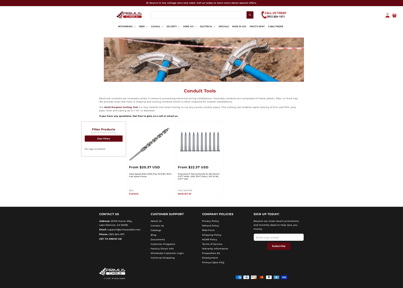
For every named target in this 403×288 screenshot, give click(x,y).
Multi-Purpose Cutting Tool (121, 107)
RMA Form (208, 230)
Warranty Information (215, 248)
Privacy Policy (210, 221)
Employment (210, 258)
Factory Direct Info (162, 248)
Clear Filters (103, 138)
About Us (156, 221)
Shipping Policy (211, 235)
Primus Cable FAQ (213, 262)
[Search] (250, 15)
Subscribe (279, 246)
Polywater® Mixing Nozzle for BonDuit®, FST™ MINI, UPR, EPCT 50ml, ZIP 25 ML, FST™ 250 (199, 176)
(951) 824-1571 (116, 234)
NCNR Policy (209, 239)
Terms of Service (212, 244)
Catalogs (156, 230)
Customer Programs (163, 244)
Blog (153, 235)
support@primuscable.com (124, 229)
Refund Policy (210, 225)
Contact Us (157, 225)
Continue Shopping (163, 258)
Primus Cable (118, 278)
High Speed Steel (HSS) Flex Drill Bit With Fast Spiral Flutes (150, 175)
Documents (158, 239)
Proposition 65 (211, 253)
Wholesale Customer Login (167, 253)
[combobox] (202, 14)
